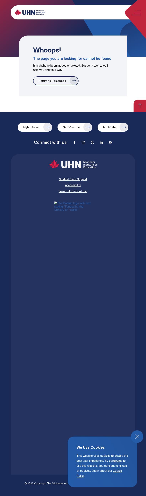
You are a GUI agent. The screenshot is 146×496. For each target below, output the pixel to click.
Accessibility (73, 185)
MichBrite (109, 127)
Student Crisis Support (73, 179)
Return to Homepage (52, 80)
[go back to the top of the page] (140, 106)
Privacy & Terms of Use (73, 191)
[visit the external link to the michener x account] (92, 143)
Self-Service (71, 127)
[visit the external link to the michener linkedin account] (101, 143)
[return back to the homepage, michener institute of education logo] (79, 12)
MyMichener (31, 127)
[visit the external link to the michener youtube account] (110, 143)
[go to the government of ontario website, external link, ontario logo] (73, 335)
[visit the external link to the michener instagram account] (83, 143)
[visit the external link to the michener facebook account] (74, 143)
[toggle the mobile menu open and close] (136, 13)
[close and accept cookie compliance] (137, 436)
